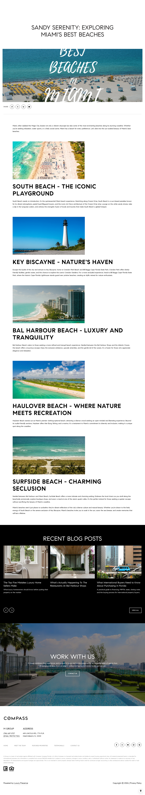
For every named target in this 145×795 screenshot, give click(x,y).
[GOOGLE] (139, 745)
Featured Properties (40, 746)
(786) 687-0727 (9, 733)
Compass (44, 756)
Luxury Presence (21, 783)
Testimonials (59, 746)
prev (6, 610)
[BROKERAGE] (134, 745)
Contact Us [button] (72, 673)
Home (6, 746)
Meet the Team (20, 746)
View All (135, 610)
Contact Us (74, 746)
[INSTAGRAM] (122, 745)
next (11, 610)
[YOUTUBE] (128, 745)
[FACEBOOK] (116, 745)
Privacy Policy (135, 783)
